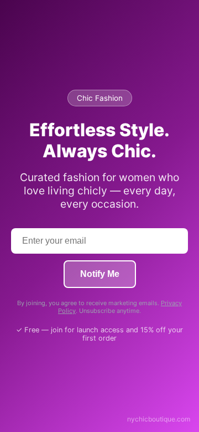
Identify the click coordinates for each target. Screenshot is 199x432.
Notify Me (99, 274)
